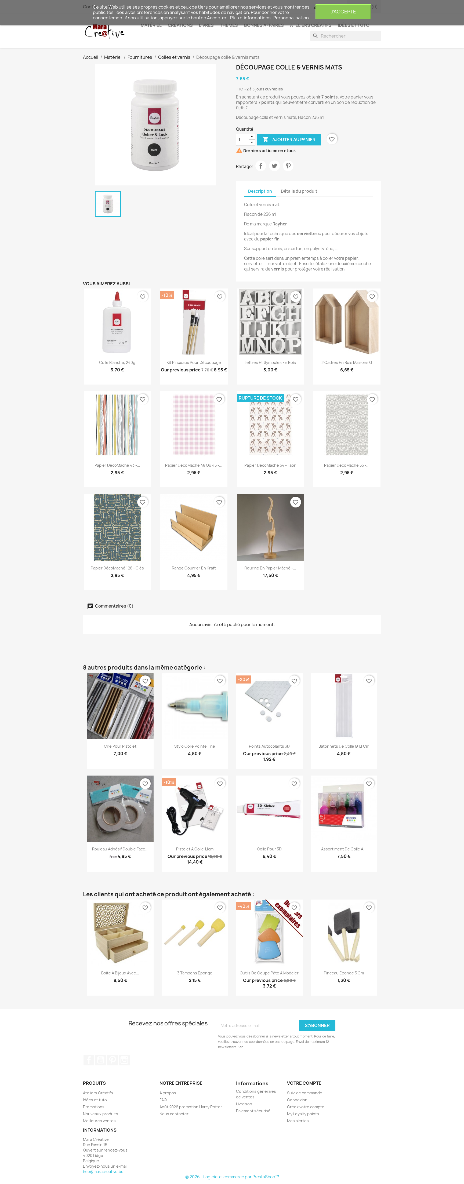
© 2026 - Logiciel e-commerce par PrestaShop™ (232, 1177)
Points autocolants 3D (269, 746)
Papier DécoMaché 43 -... (117, 465)
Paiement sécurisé (253, 1110)
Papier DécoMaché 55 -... (346, 465)
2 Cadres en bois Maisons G (346, 362)
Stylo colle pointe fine (194, 746)
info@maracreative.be (103, 1171)
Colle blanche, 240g (117, 362)
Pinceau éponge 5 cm (344, 972)
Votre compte (304, 1083)
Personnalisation (291, 18)
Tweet (274, 165)
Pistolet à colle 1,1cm (194, 849)
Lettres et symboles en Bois (270, 362)
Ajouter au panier (289, 139)
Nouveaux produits (100, 1113)
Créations (180, 25)
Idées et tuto (353, 25)
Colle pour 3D (269, 849)
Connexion (297, 1099)
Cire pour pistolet (120, 746)
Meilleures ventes (99, 1120)
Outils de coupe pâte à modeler (269, 972)
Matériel (151, 25)
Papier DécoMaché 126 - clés (117, 568)
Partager (260, 165)
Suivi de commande (304, 1092)
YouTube (100, 1060)
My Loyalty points (303, 1113)
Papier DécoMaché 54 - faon (270, 465)
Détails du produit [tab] (299, 191)
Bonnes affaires (264, 25)
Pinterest (288, 165)
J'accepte (343, 11)
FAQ (163, 1099)
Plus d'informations (250, 18)
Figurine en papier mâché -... (270, 568)
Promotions (93, 1106)
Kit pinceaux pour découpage (193, 362)
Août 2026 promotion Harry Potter (191, 1106)
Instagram (124, 1060)
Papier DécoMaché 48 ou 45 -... (193, 465)
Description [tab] (260, 191)
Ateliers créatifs (311, 25)
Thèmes (229, 25)
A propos (168, 1092)
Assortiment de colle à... (344, 849)
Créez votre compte (305, 1106)
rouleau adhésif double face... (120, 849)
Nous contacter (174, 1113)
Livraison (244, 1103)
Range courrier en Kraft (194, 568)
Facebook (89, 1060)
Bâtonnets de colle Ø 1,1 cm (343, 746)
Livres (206, 25)
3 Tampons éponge (194, 972)
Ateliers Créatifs (98, 1092)
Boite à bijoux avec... (120, 972)
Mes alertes (298, 1120)
